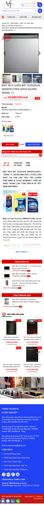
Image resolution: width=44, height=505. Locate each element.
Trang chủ (11, 17)
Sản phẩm (14, 23)
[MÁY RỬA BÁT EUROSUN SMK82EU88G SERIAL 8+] (12, 354)
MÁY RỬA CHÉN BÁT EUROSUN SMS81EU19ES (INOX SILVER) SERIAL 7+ (25, 302)
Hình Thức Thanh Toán (12, 462)
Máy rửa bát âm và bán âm (11, 25)
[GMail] (13, 474)
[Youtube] (17, 474)
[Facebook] (4, 474)
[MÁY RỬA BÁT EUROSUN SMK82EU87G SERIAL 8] (32, 354)
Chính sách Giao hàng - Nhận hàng (17, 458)
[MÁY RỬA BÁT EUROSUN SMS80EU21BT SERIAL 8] (32, 327)
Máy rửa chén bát (26, 23)
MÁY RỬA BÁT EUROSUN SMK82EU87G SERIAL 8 (32, 366)
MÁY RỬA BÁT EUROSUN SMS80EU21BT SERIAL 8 (32, 338)
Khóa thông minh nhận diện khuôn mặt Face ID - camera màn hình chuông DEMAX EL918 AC (26, 283)
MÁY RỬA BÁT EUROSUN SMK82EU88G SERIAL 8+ (11, 366)
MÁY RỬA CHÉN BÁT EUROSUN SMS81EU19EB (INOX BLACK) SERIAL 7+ (11, 338)
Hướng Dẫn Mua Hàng (12, 454)
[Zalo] (8, 475)
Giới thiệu (23, 17)
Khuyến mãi (36, 17)
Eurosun (18, 104)
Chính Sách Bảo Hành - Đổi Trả (15, 466)
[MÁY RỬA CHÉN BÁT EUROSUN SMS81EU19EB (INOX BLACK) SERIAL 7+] (12, 327)
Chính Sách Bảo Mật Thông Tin (15, 469)
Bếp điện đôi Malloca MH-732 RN (24, 274)
